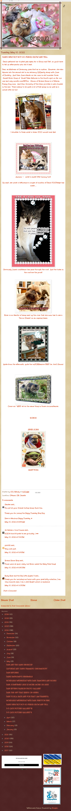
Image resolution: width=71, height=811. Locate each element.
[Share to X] (37, 492)
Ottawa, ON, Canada (18, 495)
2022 (6, 630)
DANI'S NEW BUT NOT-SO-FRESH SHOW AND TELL (27, 704)
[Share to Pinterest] (39, 492)
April (9, 717)
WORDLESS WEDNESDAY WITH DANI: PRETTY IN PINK (28, 700)
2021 (6, 734)
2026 (6, 614)
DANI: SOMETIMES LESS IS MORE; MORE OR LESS (27, 684)
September (11, 645)
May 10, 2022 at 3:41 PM (14, 537)
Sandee (7, 504)
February (11, 725)
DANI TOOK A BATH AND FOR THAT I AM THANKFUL (27, 696)
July (9, 653)
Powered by (19, 769)
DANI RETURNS (12, 673)
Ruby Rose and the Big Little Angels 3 (20, 576)
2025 (6, 618)
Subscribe (21, 765)
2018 (6, 746)
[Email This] (35, 492)
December (11, 633)
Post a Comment (10, 591)
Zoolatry (7, 75)
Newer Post (7, 600)
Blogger (55, 808)
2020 (7, 738)
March (9, 721)
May (9, 661)
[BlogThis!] (36, 492)
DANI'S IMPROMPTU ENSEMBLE (19, 676)
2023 (6, 626)
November (11, 637)
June (9, 657)
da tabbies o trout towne (14, 530)
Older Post (59, 600)
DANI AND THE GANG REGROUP (19, 665)
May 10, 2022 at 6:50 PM (15, 567)
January (10, 729)
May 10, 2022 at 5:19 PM (14, 552)
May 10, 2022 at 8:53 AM (15, 522)
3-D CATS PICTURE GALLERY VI (19, 712)
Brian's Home (44, 81)
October (10, 641)
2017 (6, 750)
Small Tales (25, 78)
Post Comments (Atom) (21, 606)
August (10, 649)
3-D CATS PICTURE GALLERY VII (19, 708)
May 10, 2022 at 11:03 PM (15, 585)
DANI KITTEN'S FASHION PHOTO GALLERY (23, 688)
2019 (6, 742)
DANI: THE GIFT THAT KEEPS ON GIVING (22, 692)
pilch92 (7, 545)
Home (34, 600)
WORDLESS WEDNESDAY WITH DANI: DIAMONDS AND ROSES (31, 681)
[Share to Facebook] (38, 492)
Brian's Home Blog (12, 560)
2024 (6, 622)
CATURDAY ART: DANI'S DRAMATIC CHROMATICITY (26, 669)
